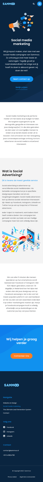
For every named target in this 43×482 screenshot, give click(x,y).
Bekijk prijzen (21, 87)
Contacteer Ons (21, 356)
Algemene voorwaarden (27, 477)
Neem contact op (21, 79)
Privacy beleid (12, 477)
